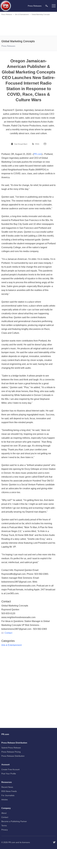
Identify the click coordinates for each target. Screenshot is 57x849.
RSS (37, 144)
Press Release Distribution (12, 756)
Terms (4, 825)
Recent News (7, 787)
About (4, 813)
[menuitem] (46, 6)
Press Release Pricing (11, 752)
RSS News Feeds (9, 791)
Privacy (4, 830)
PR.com (38, 154)
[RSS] (33, 143)
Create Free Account (10, 769)
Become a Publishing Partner (14, 821)
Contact (8, 633)
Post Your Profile (8, 773)
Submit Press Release (11, 748)
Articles (4, 799)
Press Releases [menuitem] (35, 6)
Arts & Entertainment (22, 14)
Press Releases (6, 14)
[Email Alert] (12, 143)
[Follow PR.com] (54, 842)
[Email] (45, 143)
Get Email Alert (20, 144)
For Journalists (7, 795)
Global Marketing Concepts (41, 14)
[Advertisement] (28, 26)
